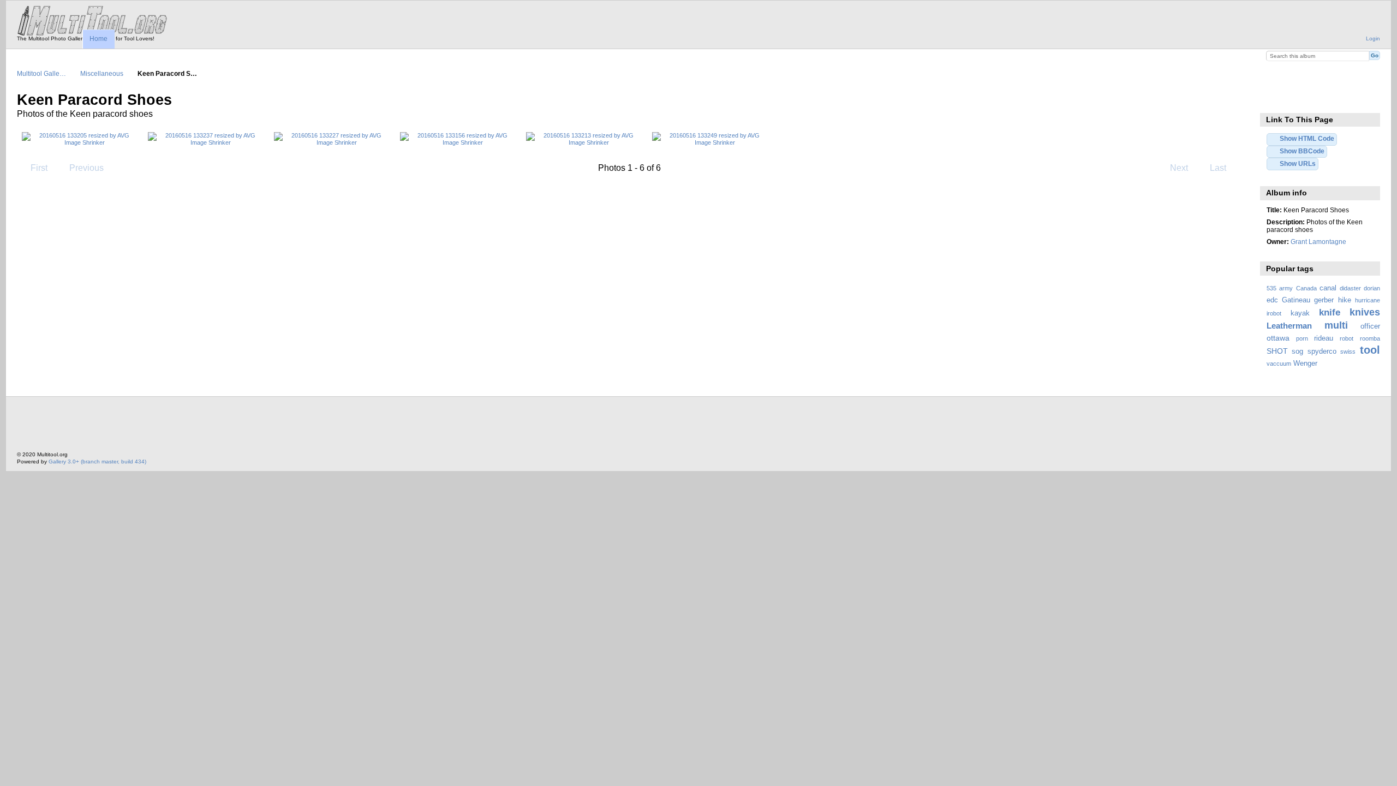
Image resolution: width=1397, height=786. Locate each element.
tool (1370, 350)
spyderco (1322, 351)
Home (98, 39)
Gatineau (1296, 300)
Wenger (1305, 363)
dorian (1372, 288)
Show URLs (1298, 163)
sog (1297, 351)
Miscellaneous (101, 73)
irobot (1274, 313)
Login (1373, 38)
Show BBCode (1302, 150)
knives (1365, 312)
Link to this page (1272, 98)
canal (1328, 288)
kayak (1300, 313)
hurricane (1367, 300)
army (1286, 288)
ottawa (1278, 338)
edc (1272, 300)
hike (1344, 300)
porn (1302, 338)
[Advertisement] (215, 426)
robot (1346, 338)
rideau (1323, 338)
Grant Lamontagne (1318, 241)
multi (1336, 325)
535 (1271, 288)
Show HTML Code (1307, 138)
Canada (1306, 288)
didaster (1350, 288)
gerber (1324, 300)
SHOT (1277, 351)
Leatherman (1289, 325)
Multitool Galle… (41, 73)
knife (1329, 312)
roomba (1370, 338)
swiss (1348, 351)
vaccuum (1279, 363)
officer (1370, 326)
